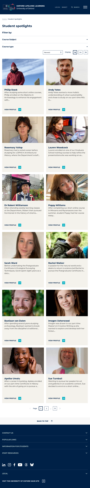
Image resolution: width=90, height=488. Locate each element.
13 (55, 408)
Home (4, 19)
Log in (57, 7)
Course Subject (9, 39)
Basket (64, 7)
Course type (7, 47)
